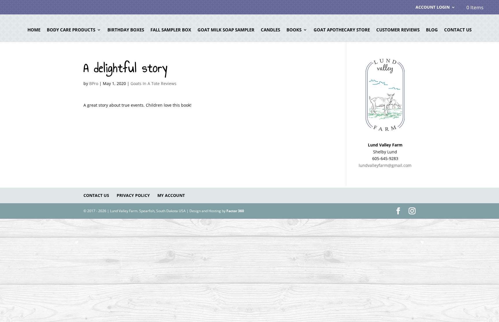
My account (171, 195)
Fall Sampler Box (170, 30)
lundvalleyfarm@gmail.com (385, 165)
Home (33, 30)
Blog (432, 30)
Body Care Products (71, 30)
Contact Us (458, 30)
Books (293, 30)
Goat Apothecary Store (342, 30)
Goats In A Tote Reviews (153, 83)
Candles (270, 30)
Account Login (433, 7)
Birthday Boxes (125, 30)
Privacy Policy (133, 195)
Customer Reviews (398, 30)
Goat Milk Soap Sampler (226, 30)
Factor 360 (235, 210)
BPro (93, 83)
